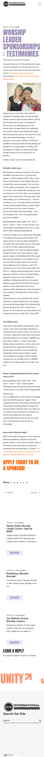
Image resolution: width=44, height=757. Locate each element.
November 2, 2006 (12, 615)
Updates (17, 27)
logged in (16, 655)
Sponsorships (8, 76)
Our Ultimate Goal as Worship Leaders (18, 620)
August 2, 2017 (8, 27)
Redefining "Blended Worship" (17, 575)
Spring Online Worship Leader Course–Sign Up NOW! (19, 528)
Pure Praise (21, 253)
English (10, 755)
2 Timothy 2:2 (33, 412)
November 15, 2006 (13, 570)
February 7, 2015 (12, 523)
